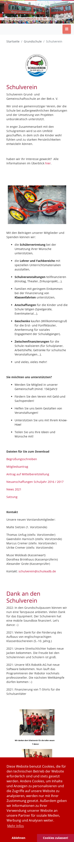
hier (48, 163)
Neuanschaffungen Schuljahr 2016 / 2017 (35, 482)
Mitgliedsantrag (17, 467)
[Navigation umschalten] (66, 29)
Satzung (11, 497)
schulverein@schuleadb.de (37, 571)
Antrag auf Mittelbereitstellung (27, 474)
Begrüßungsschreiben (21, 459)
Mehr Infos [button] (15, 826)
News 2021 (13, 489)
